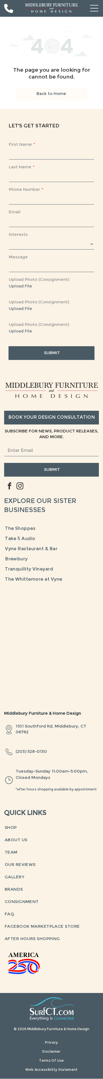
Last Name (20, 167)
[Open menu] (94, 8)
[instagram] (20, 487)
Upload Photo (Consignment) (39, 280)
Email (14, 212)
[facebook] (9, 487)
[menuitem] (51, 529)
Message (18, 257)
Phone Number (24, 189)
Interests (18, 234)
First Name (20, 144)
